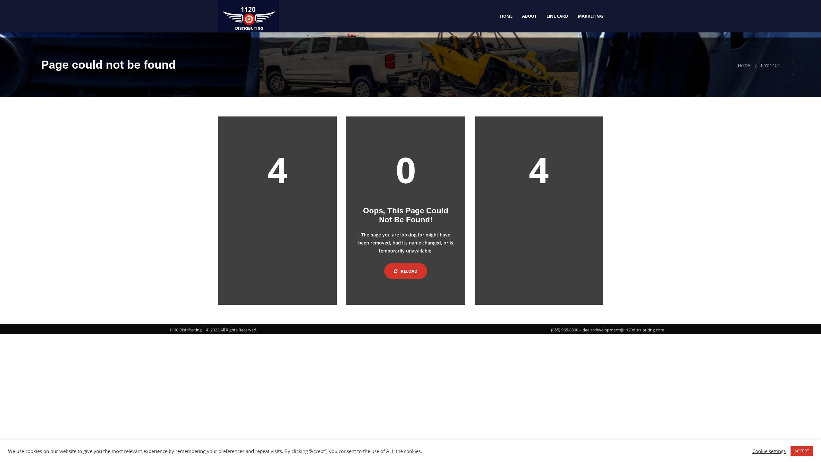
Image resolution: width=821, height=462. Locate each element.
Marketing (590, 16)
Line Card (557, 16)
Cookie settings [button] (769, 451)
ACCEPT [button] (801, 451)
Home (506, 16)
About (529, 16)
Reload (409, 271)
